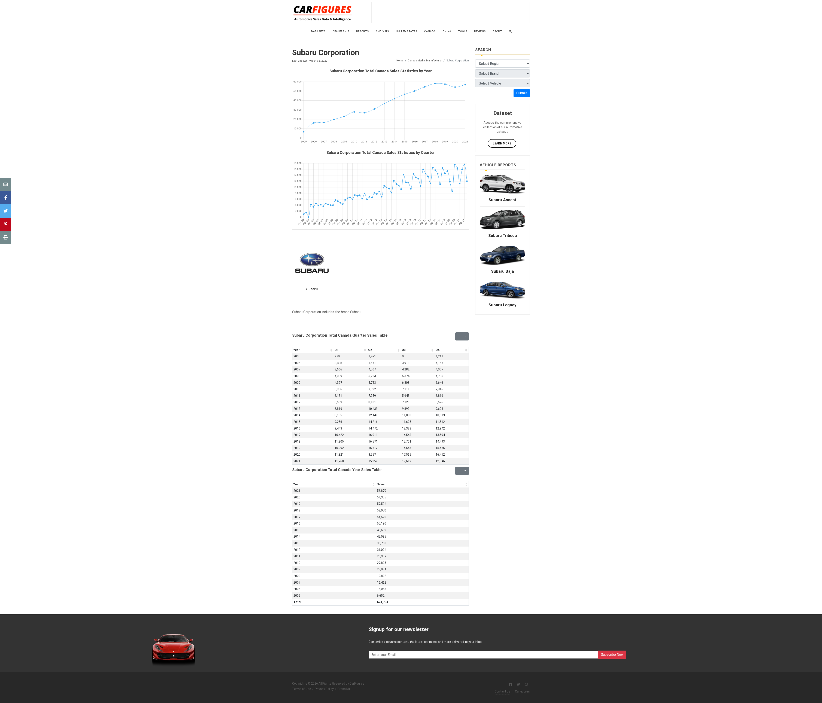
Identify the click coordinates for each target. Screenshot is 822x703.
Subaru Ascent (502, 199)
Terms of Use (301, 689)
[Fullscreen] (458, 336)
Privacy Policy (324, 689)
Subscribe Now (612, 654)
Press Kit (344, 689)
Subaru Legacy (502, 304)
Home (399, 60)
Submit (521, 93)
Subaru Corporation (325, 52)
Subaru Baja (502, 271)
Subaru (312, 289)
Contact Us (502, 691)
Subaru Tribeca (502, 235)
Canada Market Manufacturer (425, 60)
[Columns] (465, 336)
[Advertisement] (451, 12)
